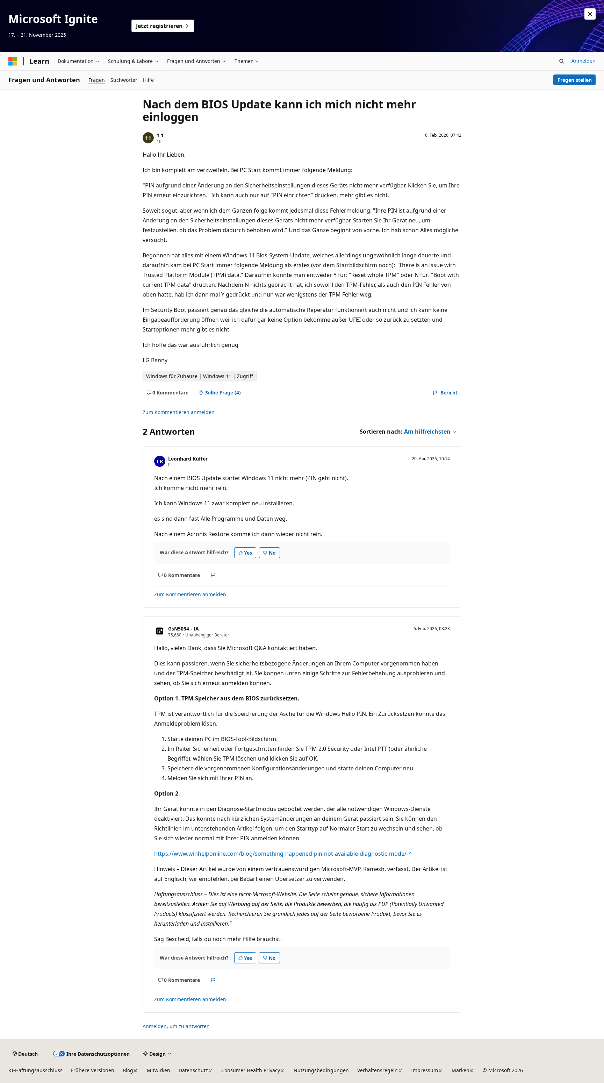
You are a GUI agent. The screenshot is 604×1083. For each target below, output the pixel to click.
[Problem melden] (213, 574)
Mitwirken (158, 1070)
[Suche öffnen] (562, 61)
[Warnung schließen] (590, 14)
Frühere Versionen (92, 1070)
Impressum (424, 1070)
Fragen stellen (575, 80)
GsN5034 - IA (183, 628)
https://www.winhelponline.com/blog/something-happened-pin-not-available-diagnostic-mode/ (280, 853)
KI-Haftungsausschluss (35, 1070)
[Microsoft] (12, 61)
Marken (460, 1070)
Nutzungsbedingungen (321, 1070)
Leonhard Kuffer (188, 458)
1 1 (160, 135)
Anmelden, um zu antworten (176, 1026)
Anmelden (583, 60)
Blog (128, 1070)
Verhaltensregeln (377, 1070)
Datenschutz (193, 1070)
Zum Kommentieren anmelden (179, 412)
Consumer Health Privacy (250, 1070)
